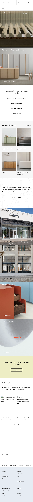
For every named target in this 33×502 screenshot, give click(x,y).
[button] (9, 407)
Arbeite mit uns (20, 481)
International (4, 465)
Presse (18, 476)
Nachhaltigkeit (20, 473)
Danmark (21, 465)
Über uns (19, 471)
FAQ (3, 493)
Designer (4, 471)
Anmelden (28, 457)
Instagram (19, 488)
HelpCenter (4, 495)
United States (13, 465)
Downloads (19, 478)
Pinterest (19, 490)
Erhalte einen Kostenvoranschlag (16, 99)
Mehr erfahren (16, 370)
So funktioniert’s (5, 490)
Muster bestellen (16, 113)
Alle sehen (28, 125)
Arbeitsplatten (5, 476)
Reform (29, 8)
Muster (3, 478)
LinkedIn (19, 493)
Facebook (19, 495)
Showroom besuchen (16, 103)
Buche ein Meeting (16, 108)
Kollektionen (4, 473)
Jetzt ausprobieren (16, 197)
